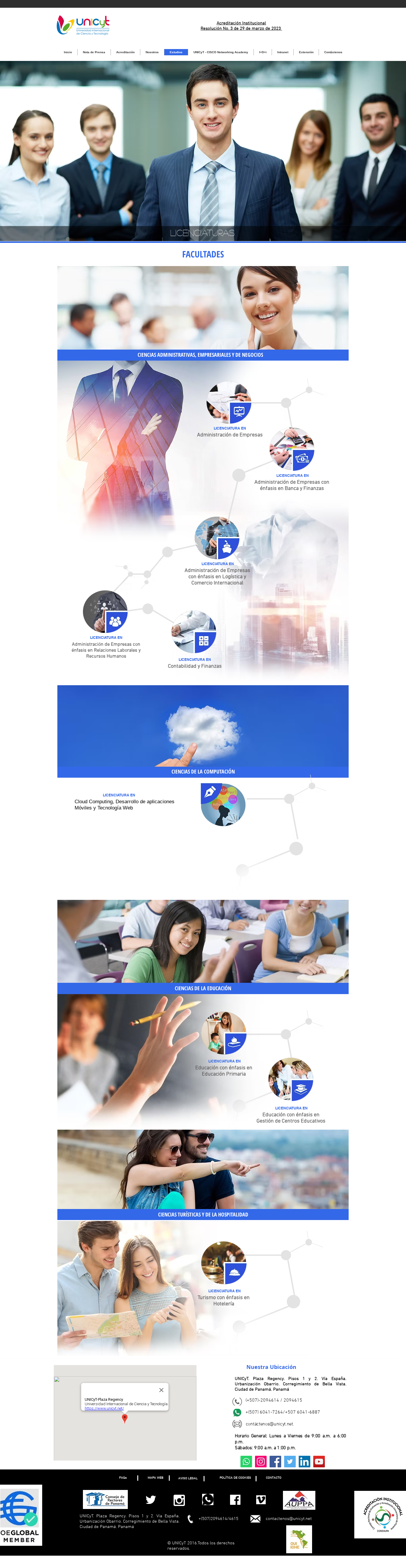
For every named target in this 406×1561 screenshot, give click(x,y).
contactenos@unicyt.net (289, 1518)
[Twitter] (290, 1461)
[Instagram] (261, 1461)
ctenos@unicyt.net (274, 1424)
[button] (123, 1478)
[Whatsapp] (246, 1461)
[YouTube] (319, 1461)
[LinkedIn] (304, 1461)
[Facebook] (275, 1461)
